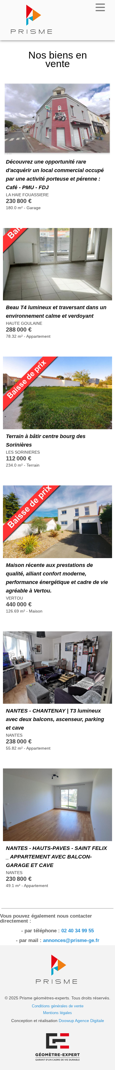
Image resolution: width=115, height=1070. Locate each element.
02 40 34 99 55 (77, 930)
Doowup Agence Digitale (81, 1020)
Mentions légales (57, 1013)
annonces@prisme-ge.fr (71, 940)
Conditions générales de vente (57, 1006)
